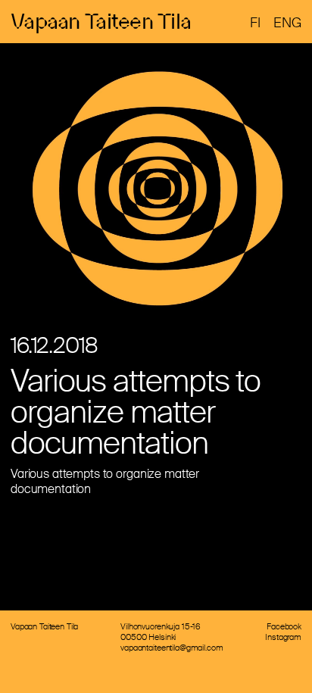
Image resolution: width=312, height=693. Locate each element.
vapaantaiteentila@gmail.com (171, 647)
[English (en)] (287, 22)
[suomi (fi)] (255, 22)
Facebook (284, 626)
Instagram (283, 637)
